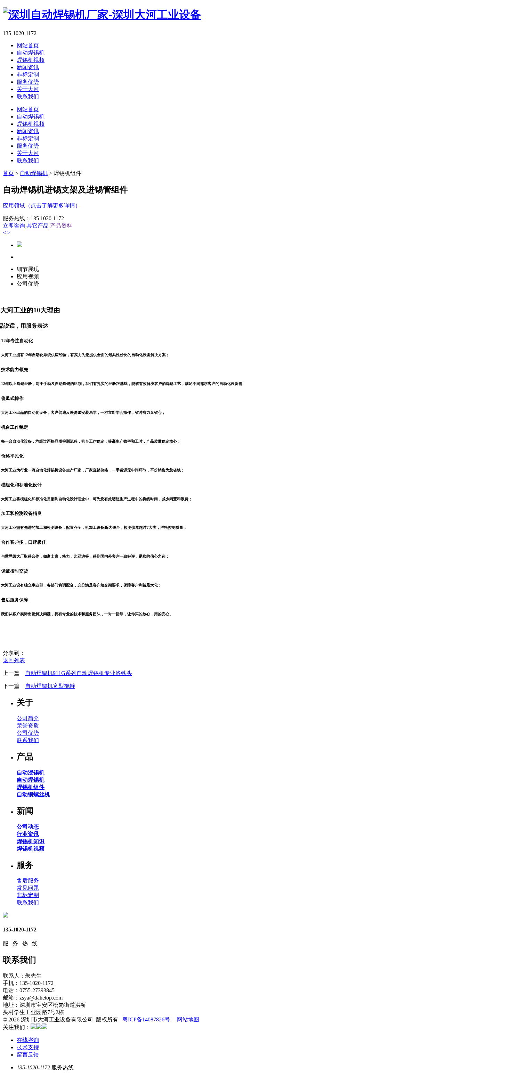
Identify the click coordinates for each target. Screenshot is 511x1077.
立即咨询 (14, 226)
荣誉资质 (28, 726)
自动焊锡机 (30, 53)
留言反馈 (28, 1055)
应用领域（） (42, 205)
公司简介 (28, 718)
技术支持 (28, 1047)
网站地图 (188, 1019)
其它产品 (37, 226)
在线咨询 (28, 1040)
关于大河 (28, 89)
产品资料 (61, 226)
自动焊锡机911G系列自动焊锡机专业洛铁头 (78, 673)
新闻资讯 (28, 67)
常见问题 (28, 888)
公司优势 (28, 733)
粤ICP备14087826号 (146, 1019)
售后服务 (28, 880)
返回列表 (14, 660)
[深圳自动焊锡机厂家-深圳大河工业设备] (102, 14)
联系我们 (28, 96)
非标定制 (28, 74)
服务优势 (28, 82)
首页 (8, 173)
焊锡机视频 (30, 60)
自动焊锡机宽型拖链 (50, 686)
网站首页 (28, 45)
